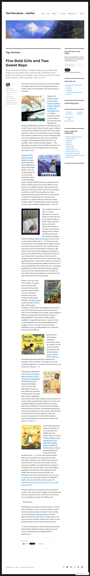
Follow (67, 70)
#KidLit (8, 96)
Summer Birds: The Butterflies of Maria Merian (50, 443)
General (68, 140)
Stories (63, 13)
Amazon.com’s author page (73, 85)
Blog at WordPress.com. (27, 567)
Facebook (68, 87)
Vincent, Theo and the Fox (39, 514)
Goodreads (69, 90)
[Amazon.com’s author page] (63, 567)
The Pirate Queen (35, 300)
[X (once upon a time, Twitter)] (78, 567)
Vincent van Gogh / (71, 153)
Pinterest (68, 94)
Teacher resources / (71, 151)
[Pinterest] (82, 567)
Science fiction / (70, 150)
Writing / (68, 157)
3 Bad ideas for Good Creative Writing (69, 119)
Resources (71, 13)
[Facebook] (67, 567)
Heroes (13, 100)
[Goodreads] (74, 567)
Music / (68, 144)
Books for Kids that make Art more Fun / (11, 92)
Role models (13, 104)
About (82, 13)
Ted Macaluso (10, 88)
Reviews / (9, 94)
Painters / (68, 146)
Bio (48, 13)
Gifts (67, 142)
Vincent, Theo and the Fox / (74, 155)
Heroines (8, 102)
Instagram (69, 89)
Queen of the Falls (41, 239)
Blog (43, 13)
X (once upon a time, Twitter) (74, 92)
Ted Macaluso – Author (20, 13)
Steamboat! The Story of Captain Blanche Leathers (27, 157)
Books (54, 13)
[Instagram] (71, 567)
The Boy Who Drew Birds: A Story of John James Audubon (30, 376)
